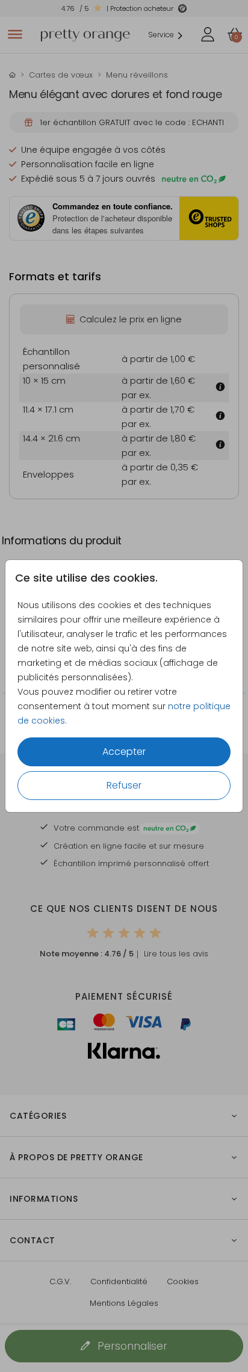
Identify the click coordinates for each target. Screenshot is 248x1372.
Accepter (124, 751)
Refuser (124, 785)
